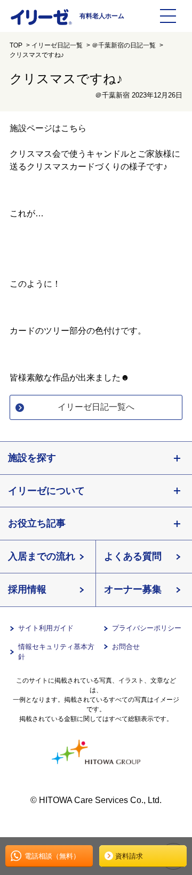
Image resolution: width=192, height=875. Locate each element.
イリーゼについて (46, 490)
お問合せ (126, 647)
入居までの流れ (41, 556)
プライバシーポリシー (146, 628)
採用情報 (27, 589)
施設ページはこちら (48, 128)
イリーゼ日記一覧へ (96, 406)
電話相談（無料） (52, 856)
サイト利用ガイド (46, 628)
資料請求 (129, 856)
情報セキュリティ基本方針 (56, 652)
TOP (16, 45)
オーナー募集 (133, 589)
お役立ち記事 (37, 523)
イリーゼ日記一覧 (57, 45)
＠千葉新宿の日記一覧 (124, 45)
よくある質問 (133, 556)
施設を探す (32, 457)
